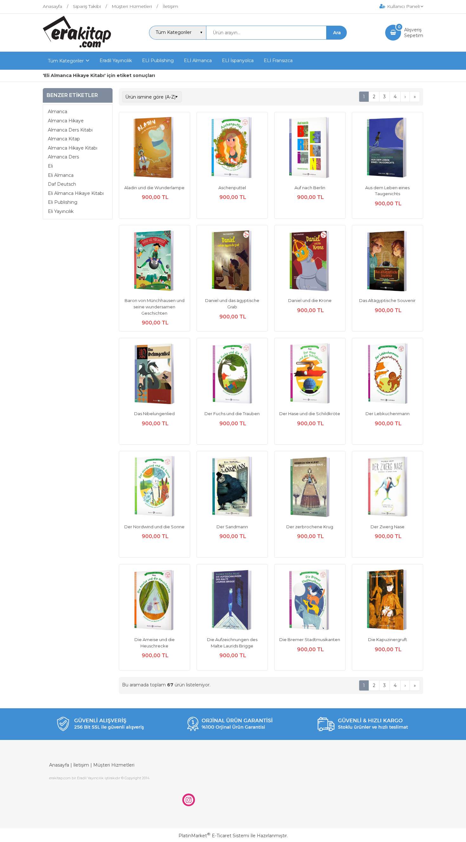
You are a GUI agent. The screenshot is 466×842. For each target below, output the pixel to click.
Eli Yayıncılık (61, 211)
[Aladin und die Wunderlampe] (154, 148)
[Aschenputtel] (232, 148)
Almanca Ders (63, 157)
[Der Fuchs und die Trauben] (232, 374)
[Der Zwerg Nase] (387, 487)
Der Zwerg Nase (388, 526)
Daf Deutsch (62, 184)
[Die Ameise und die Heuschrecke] (154, 600)
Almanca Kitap (64, 139)
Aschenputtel (232, 187)
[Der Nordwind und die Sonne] (154, 487)
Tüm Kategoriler (66, 61)
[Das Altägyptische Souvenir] (387, 261)
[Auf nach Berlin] (309, 148)
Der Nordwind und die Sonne (154, 526)
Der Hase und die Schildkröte (309, 413)
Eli (50, 166)
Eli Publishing (62, 202)
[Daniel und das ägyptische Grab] (232, 261)
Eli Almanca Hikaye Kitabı (76, 193)
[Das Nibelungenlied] (154, 374)
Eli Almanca (61, 175)
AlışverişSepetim (413, 32)
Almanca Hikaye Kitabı (72, 148)
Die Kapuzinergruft (387, 639)
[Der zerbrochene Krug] (309, 487)
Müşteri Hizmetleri (113, 765)
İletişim (81, 765)
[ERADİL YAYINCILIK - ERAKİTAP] (77, 46)
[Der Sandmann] (232, 487)
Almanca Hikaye (66, 121)
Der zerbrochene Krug (309, 526)
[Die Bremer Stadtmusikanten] (309, 600)
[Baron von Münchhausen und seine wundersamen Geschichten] (154, 261)
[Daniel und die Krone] (309, 261)
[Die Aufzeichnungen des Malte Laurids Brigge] (232, 600)
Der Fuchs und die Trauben (232, 413)
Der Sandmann (232, 526)
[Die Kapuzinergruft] (387, 600)
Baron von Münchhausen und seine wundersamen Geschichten (154, 306)
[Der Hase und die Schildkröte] (309, 374)
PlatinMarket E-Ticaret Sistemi (213, 836)
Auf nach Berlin (309, 187)
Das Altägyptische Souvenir (387, 300)
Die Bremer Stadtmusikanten (309, 639)
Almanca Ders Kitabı (70, 130)
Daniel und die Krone (310, 300)
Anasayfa (59, 765)
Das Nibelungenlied (154, 413)
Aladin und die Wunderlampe (154, 187)
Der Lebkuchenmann (388, 413)
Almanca (57, 112)
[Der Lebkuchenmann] (387, 374)
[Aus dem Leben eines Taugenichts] (387, 148)
